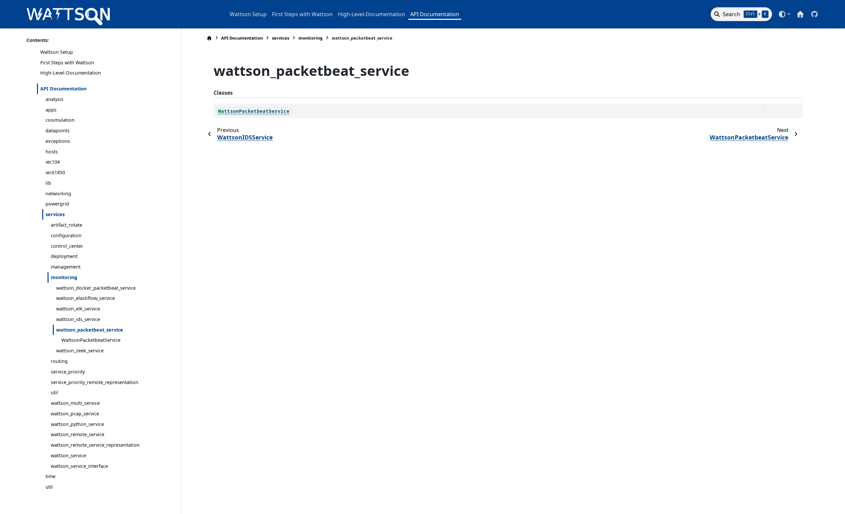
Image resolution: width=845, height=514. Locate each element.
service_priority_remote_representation (94, 382)
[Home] (209, 38)
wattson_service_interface (79, 466)
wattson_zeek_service (80, 350)
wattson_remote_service (77, 434)
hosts (52, 151)
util (54, 392)
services (55, 214)
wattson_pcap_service (75, 413)
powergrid (57, 204)
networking (58, 193)
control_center (67, 246)
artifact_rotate (66, 225)
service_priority (68, 372)
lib (48, 183)
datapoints (58, 130)
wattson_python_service (77, 424)
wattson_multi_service (75, 403)
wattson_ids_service (78, 319)
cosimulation (60, 120)
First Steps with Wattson (302, 14)
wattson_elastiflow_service (85, 298)
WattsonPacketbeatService (90, 340)
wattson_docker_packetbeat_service (96, 288)
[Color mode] (784, 14)
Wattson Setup (248, 14)
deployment (64, 256)
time (50, 476)
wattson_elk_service (78, 308)
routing (59, 361)
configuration (66, 235)
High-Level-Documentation (371, 14)
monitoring (64, 277)
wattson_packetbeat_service (89, 330)
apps (51, 110)
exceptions (58, 141)
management (66, 267)
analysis (54, 99)
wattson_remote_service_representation (95, 445)
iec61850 (55, 172)
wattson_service (68, 455)
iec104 (53, 162)
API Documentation (434, 14)
